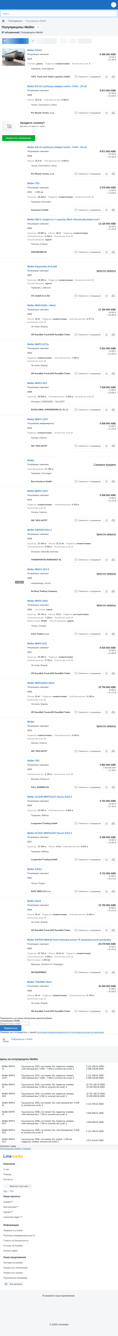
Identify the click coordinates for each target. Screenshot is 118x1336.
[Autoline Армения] (18, 4)
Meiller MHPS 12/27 (37, 419)
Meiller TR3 (33, 183)
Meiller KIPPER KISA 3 (39, 530)
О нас (6, 1169)
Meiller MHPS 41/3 (37, 643)
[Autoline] (3, 21)
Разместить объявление (18, 138)
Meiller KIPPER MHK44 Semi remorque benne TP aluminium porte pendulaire (69, 940)
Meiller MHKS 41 (8, 1104)
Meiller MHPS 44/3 (8, 1094)
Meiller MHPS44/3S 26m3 (40, 683)
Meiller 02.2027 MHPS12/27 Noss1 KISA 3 (49, 833)
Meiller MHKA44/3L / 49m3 (41, 305)
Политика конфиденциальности (19, 1235)
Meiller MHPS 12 (8, 1067)
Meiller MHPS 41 (8, 1113)
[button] (113, 4)
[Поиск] (114, 13)
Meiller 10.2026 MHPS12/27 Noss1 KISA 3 (49, 797)
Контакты (8, 1179)
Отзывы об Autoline (13, 1245)
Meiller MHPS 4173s (38, 344)
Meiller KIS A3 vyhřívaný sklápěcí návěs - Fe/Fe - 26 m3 (57, 86)
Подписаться (10, 1028)
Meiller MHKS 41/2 (37, 383)
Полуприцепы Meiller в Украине (15, 1148)
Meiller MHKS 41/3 (8, 1131)
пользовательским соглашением (87, 1032)
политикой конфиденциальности (53, 1032)
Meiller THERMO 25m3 (39, 982)
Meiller (30, 460)
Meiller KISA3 (34, 50)
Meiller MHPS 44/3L (37, 601)
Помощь (7, 1174)
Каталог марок (10, 1250)
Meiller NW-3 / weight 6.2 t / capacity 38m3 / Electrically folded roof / (63, 219)
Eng (5, 1191)
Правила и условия (13, 1230)
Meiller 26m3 (34, 901)
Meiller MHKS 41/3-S (38, 569)
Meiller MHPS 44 (8, 1085)
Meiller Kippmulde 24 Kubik (42, 266)
